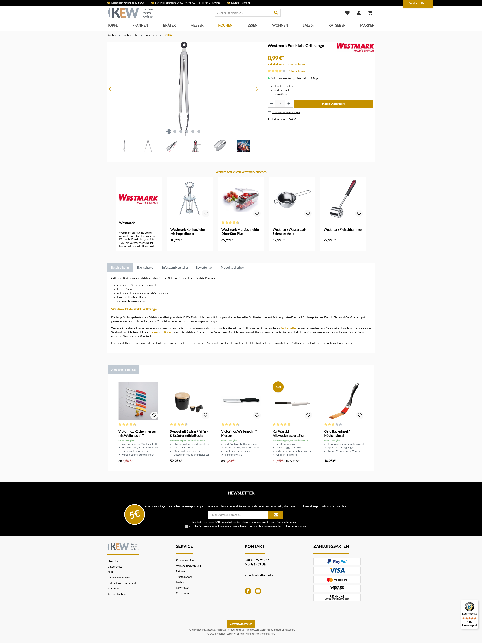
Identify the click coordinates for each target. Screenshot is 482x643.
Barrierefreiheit (116, 593)
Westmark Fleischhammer (343, 229)
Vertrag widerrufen (241, 623)
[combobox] (243, 13)
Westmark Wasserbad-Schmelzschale (289, 231)
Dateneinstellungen (118, 577)
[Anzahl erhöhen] (289, 104)
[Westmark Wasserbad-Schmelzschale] (292, 199)
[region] (184, 97)
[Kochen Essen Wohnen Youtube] (258, 590)
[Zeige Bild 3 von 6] (180, 131)
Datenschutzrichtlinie (261, 521)
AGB (263, 526)
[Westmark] (355, 46)
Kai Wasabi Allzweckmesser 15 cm (289, 433)
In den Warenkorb (333, 103)
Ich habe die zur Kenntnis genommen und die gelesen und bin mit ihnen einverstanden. (247, 526)
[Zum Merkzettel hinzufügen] (205, 213)
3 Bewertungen (297, 71)
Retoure (180, 571)
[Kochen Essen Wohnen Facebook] (248, 590)
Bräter (168, 332)
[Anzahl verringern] (271, 104)
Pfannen (154, 332)
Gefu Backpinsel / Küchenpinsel (337, 433)
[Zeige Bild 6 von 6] (198, 131)
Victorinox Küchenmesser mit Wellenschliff (137, 433)
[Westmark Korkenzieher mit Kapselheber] (190, 199)
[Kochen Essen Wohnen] (123, 546)
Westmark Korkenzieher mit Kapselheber (188, 231)
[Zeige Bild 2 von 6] (174, 131)
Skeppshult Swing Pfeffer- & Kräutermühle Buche (189, 433)
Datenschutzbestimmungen (215, 526)
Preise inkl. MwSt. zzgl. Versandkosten (286, 64)
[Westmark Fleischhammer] (343, 199)
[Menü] (476, 602)
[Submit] (275, 515)
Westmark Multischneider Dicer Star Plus (240, 231)
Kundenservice (185, 560)
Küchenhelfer (288, 328)
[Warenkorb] (370, 13)
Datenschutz (114, 566)
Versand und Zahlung (188, 565)
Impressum (113, 588)
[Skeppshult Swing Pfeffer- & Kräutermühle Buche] (189, 401)
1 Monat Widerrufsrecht (121, 582)
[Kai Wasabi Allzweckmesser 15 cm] (292, 401)
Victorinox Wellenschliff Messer (239, 433)
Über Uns (112, 561)
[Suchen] (276, 13)
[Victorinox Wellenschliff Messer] (241, 401)
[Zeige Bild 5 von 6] (192, 131)
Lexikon (180, 582)
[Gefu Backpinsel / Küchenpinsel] (344, 401)
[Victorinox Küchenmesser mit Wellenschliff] (138, 401)
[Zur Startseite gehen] (130, 13)
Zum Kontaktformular (259, 575)
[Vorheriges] (110, 89)
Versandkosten (250, 629)
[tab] (120, 267)
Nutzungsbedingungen (288, 521)
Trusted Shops (184, 576)
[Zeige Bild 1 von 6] (168, 131)
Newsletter (182, 587)
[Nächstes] (257, 89)
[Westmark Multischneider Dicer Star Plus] (241, 199)
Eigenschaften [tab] (145, 267)
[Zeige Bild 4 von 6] (186, 131)
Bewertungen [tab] (204, 267)
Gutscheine (182, 593)
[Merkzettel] (347, 13)
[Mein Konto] (358, 13)
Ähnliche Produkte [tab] (123, 369)
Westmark (127, 223)
